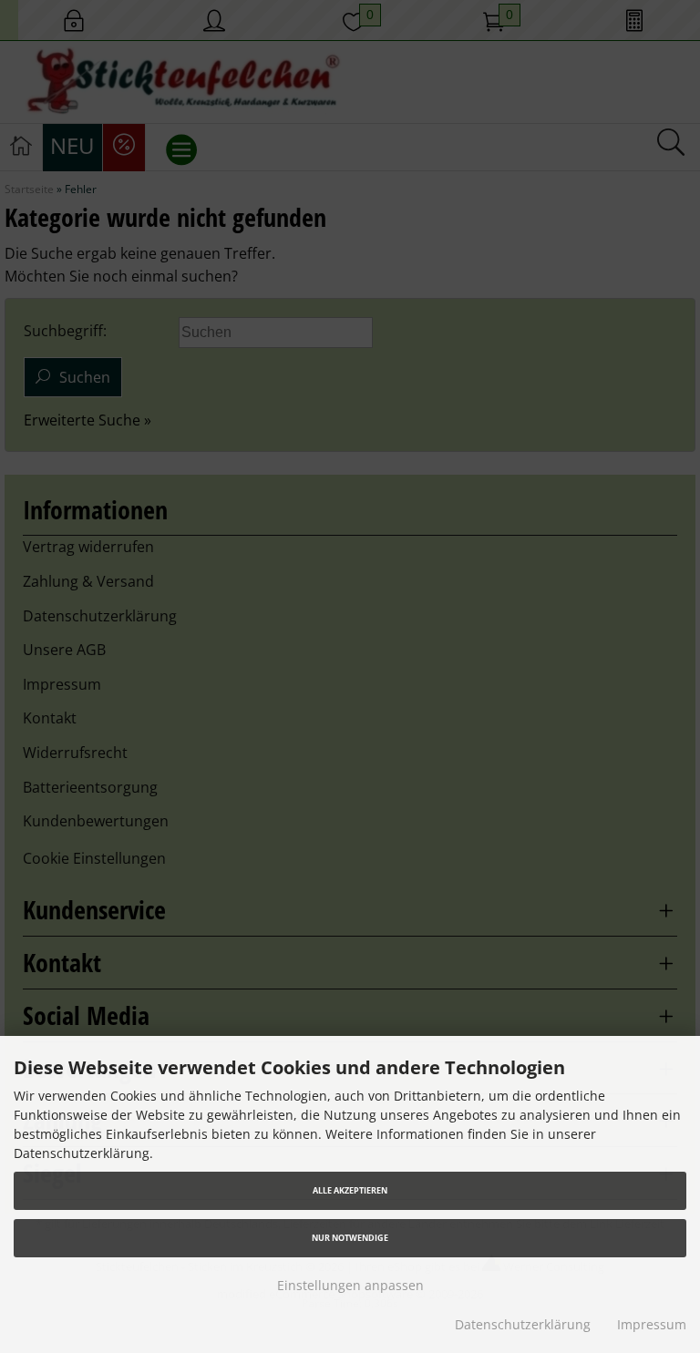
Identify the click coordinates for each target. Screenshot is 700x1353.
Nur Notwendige (350, 1238)
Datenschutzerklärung (523, 1324)
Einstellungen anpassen (350, 1285)
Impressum (651, 1324)
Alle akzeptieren (350, 1190)
